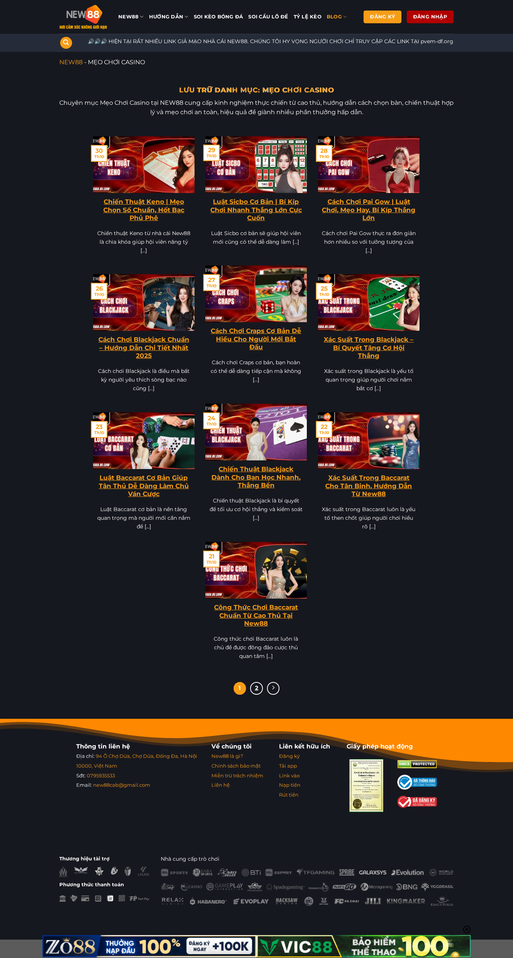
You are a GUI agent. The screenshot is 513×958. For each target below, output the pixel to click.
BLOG (334, 17)
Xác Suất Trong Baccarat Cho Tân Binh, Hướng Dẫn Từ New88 (368, 486)
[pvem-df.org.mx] (83, 17)
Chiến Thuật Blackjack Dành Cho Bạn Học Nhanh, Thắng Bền (255, 477)
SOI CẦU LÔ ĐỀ (268, 17)
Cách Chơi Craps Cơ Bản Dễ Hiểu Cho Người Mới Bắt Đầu (256, 339)
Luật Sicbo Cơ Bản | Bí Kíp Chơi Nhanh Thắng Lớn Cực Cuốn (256, 210)
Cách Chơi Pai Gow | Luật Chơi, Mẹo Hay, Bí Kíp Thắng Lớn (368, 210)
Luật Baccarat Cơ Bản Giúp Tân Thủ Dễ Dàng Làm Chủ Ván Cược (144, 486)
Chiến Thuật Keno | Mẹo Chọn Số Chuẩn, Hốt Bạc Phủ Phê (143, 210)
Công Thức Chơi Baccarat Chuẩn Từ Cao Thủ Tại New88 (256, 615)
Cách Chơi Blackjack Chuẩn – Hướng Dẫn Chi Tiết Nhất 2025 (143, 347)
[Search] (66, 43)
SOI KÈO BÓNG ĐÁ (218, 17)
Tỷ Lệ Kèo (307, 17)
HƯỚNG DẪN (166, 17)
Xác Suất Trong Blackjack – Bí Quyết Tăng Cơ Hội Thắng (368, 347)
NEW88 (128, 17)
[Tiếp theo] (273, 688)
